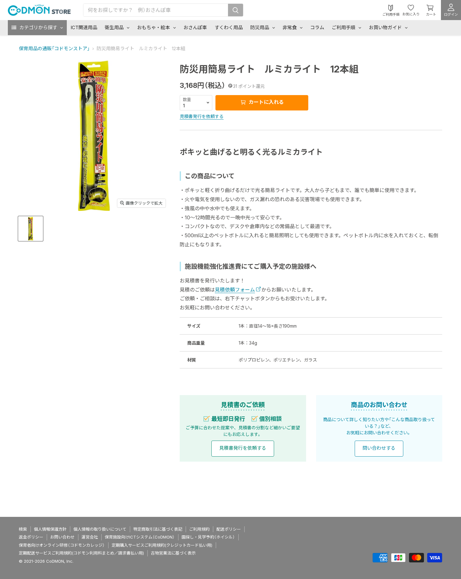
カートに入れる (265, 102)
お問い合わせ (62, 536)
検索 (23, 529)
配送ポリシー (228, 529)
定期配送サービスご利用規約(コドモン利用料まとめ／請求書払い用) (81, 552)
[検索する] (235, 10)
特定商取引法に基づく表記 (157, 529)
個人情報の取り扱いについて (99, 529)
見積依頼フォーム (235, 290)
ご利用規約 (199, 529)
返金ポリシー (31, 536)
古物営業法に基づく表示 (173, 552)
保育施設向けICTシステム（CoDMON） (140, 536)
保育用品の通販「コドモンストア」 (54, 48)
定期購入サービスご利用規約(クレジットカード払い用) (162, 545)
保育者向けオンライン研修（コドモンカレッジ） (62, 545)
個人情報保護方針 (50, 529)
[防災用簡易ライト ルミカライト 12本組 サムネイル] (30, 228)
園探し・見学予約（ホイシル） (208, 536)
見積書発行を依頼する (202, 116)
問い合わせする (379, 448)
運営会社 (90, 536)
